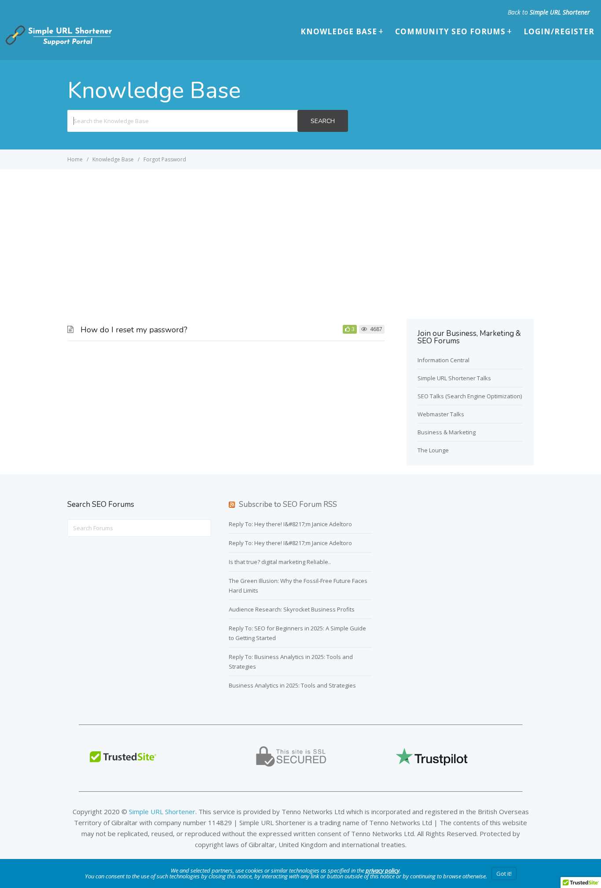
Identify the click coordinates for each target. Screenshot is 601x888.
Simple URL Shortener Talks (454, 378)
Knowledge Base (338, 31)
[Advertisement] (300, 235)
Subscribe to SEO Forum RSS (288, 504)
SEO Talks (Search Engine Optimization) (470, 396)
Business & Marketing (447, 432)
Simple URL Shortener (560, 12)
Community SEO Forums (450, 31)
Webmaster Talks (441, 414)
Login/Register (559, 31)
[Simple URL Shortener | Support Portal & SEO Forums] (57, 43)
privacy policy (382, 870)
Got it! (504, 873)
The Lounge (433, 450)
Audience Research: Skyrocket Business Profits (292, 609)
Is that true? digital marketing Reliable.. (280, 562)
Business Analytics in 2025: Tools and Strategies (292, 685)
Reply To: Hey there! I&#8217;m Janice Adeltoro (290, 524)
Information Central (443, 360)
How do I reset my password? (134, 329)
